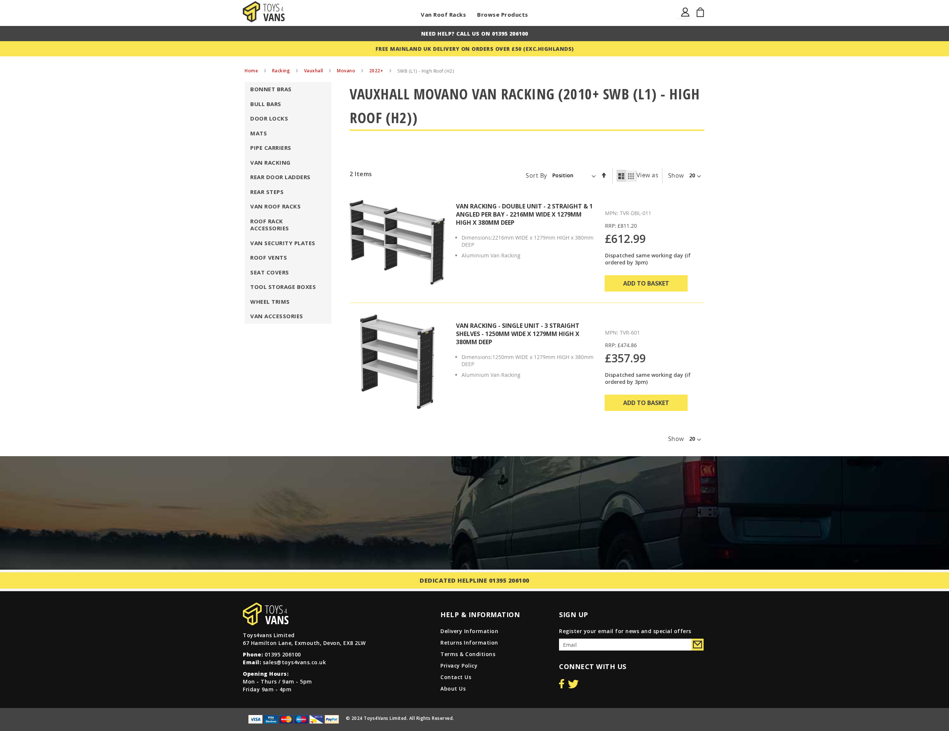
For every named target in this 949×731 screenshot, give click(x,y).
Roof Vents (268, 257)
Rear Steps (267, 191)
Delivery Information (469, 631)
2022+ (377, 70)
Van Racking (270, 162)
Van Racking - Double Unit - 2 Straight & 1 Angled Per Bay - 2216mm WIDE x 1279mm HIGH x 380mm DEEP (524, 214)
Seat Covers (269, 272)
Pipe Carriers (270, 147)
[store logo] (264, 11)
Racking (281, 70)
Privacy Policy (458, 665)
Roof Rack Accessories (269, 224)
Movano (347, 70)
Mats (258, 133)
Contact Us (455, 677)
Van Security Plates (282, 243)
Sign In (685, 16)
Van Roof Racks (443, 14)
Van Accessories (276, 316)
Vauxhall (314, 70)
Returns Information (469, 642)
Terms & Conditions (467, 654)
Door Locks (269, 118)
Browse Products (502, 14)
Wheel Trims (270, 301)
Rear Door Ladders (280, 177)
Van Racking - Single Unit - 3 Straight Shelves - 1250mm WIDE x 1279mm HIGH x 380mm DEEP (517, 334)
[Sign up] (697, 645)
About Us (453, 688)
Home (252, 70)
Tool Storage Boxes (283, 286)
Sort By (536, 175)
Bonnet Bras (271, 89)
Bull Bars (265, 104)
